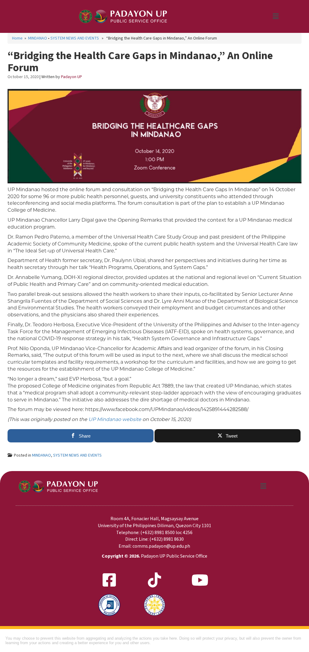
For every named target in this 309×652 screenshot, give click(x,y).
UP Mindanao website (114, 419)
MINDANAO (37, 38)
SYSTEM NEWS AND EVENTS (74, 38)
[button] (275, 16)
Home (17, 38)
